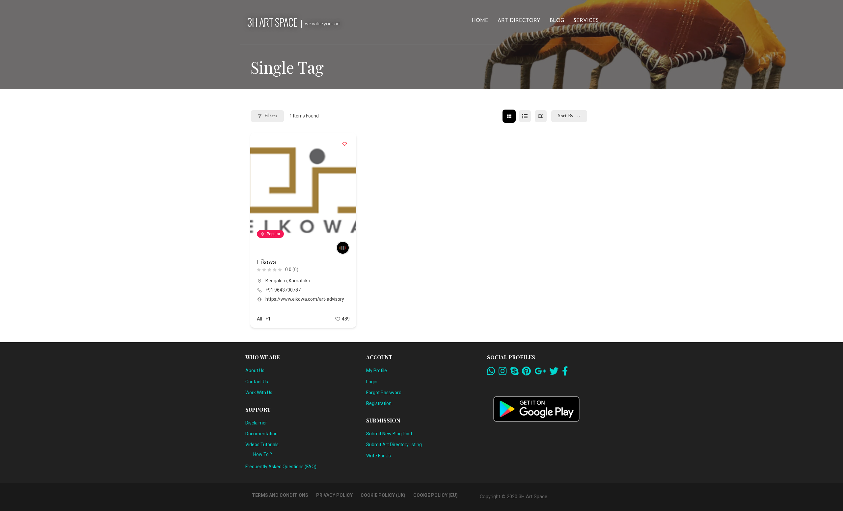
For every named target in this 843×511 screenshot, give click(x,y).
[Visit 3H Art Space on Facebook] (565, 372)
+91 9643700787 (283, 290)
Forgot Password (383, 392)
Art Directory (519, 20)
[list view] (524, 116)
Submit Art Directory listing (394, 444)
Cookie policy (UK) (383, 495)
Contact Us (256, 381)
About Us (254, 370)
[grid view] (509, 116)
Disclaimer (256, 422)
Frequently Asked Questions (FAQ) (280, 466)
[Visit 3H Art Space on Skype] (514, 372)
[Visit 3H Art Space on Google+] (540, 372)
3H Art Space (272, 22)
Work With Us (258, 392)
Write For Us (378, 455)
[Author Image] (343, 248)
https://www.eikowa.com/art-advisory (304, 299)
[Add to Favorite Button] (345, 144)
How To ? (262, 454)
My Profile (376, 370)
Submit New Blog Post (389, 433)
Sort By (565, 116)
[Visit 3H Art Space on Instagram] (503, 372)
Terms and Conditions (280, 495)
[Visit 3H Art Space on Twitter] (553, 372)
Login (371, 381)
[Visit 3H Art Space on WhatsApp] (491, 372)
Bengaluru (276, 280)
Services (586, 20)
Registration (379, 403)
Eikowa (266, 262)
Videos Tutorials (262, 444)
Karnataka (299, 280)
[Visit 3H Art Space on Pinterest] (526, 372)
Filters (270, 116)
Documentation (261, 433)
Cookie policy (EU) (435, 495)
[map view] (540, 116)
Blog (557, 20)
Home (480, 20)
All (259, 318)
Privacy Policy (334, 495)
